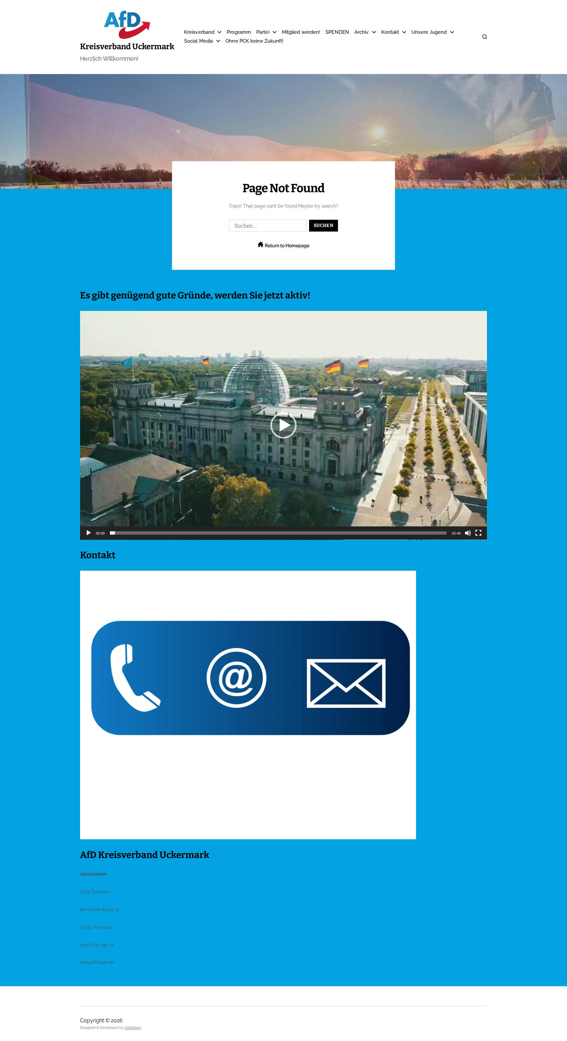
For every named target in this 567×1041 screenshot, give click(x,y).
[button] (283, 425)
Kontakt (390, 32)
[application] (283, 425)
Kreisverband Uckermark (127, 47)
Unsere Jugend (429, 32)
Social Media (198, 41)
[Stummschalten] (468, 533)
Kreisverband (199, 32)
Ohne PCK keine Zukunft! (254, 41)
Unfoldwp (132, 1028)
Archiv (361, 32)
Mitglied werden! (301, 32)
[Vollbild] (478, 533)
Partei (262, 32)
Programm (239, 32)
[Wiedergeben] (88, 533)
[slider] (278, 533)
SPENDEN (337, 32)
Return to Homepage (286, 245)
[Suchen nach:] (266, 227)
